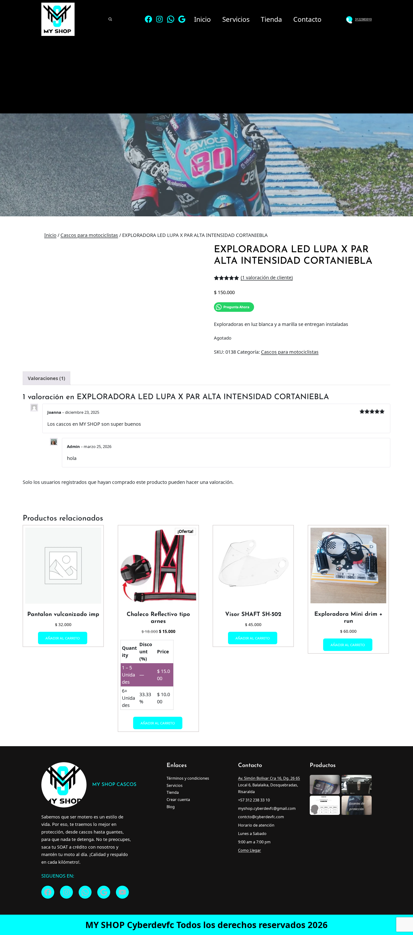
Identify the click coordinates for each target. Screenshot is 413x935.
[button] (190, 253)
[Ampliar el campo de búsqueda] (110, 19)
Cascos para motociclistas (89, 235)
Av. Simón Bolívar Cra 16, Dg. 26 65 (269, 778)
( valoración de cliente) (267, 277)
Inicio (50, 235)
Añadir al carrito (62, 638)
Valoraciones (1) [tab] (46, 378)
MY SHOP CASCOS (114, 784)
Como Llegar (249, 850)
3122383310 (363, 19)
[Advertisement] (206, 75)
